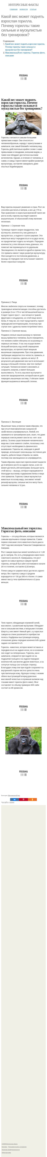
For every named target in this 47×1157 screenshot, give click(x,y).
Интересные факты (23, 5)
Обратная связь (6, 1152)
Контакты (4, 1147)
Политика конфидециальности (11, 1149)
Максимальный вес (14, 795)
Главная (13, 9)
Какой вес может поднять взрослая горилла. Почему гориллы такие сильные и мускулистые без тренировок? (25, 46)
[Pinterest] (23, 799)
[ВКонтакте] (14, 799)
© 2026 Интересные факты (9, 1144)
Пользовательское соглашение (17, 1147)
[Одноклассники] (32, 799)
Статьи (33, 9)
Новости (24, 9)
